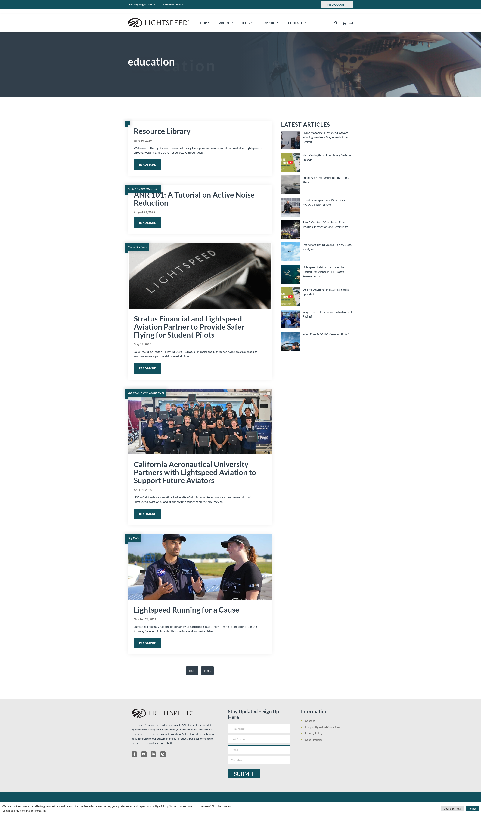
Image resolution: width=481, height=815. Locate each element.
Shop (203, 23)
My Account (337, 4)
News (131, 247)
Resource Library (162, 131)
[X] (144, 754)
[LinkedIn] (153, 754)
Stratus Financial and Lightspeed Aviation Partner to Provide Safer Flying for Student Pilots (189, 326)
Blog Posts (152, 188)
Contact (295, 23)
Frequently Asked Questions (322, 727)
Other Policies (314, 739)
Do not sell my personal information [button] (24, 810)
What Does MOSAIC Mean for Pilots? (326, 334)
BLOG (246, 23)
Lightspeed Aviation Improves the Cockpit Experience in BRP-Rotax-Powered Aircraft (324, 272)
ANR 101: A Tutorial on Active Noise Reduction (194, 198)
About (224, 23)
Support (269, 23)
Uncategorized (156, 392)
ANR (130, 188)
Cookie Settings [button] (452, 808)
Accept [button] (472, 808)
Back (192, 670)
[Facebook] (134, 754)
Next (207, 670)
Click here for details (172, 4)
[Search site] (335, 22)
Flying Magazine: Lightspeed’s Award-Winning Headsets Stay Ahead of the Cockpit (326, 137)
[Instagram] (163, 754)
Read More (147, 164)
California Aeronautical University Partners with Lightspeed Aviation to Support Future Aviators (195, 472)
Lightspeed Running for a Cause (186, 609)
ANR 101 (140, 188)
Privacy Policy (313, 733)
